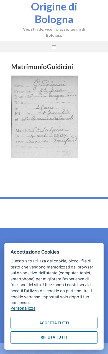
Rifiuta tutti (54, 337)
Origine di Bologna (54, 12)
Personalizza (23, 308)
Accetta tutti (54, 323)
